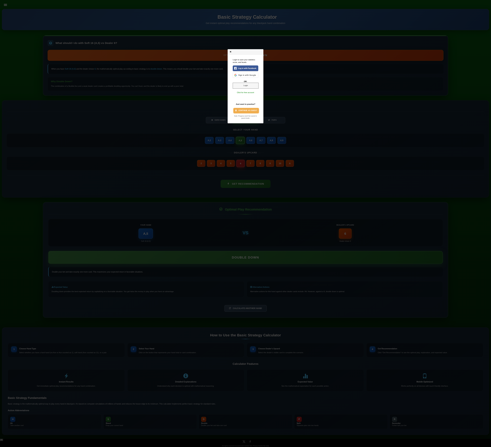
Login (245, 85)
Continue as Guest (247, 110)
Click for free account (245, 92)
